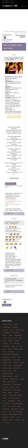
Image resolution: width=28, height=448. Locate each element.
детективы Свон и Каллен (15, 414)
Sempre (14, 406)
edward (4, 338)
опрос (4, 381)
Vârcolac (14, 219)
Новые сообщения (9, 31)
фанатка (5, 414)
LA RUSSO (18, 417)
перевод (15, 362)
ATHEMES (23, 429)
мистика (5, 411)
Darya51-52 (14, 275)
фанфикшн (19, 411)
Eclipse (10, 338)
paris (10, 370)
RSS (24, 33)
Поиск (21, 33)
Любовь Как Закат (7, 368)
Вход (4, 1)
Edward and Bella (7, 384)
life (14, 411)
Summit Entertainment (17, 403)
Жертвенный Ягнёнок (8, 373)
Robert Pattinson (6, 332)
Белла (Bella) (6, 409)
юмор (10, 365)
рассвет (10, 340)
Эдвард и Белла (14, 379)
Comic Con (13, 357)
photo (20, 338)
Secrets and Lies (14, 409)
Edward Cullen (16, 360)
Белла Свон (15, 327)
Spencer (8, 422)
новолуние (10, 351)
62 (6, 282)
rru (3, 422)
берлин (19, 400)
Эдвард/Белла (11, 400)
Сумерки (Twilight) (7, 360)
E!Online (5, 340)
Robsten (11, 335)
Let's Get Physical (17, 384)
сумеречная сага (7, 362)
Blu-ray (4, 349)
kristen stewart (15, 332)
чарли (14, 370)
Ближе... (5, 398)
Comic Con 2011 (6, 403)
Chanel (4, 406)
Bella (19, 357)
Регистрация (10, 1)
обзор (17, 387)
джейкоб (10, 392)
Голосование (6, 357)
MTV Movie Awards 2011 (14, 398)
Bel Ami (12, 330)
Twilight (13, 346)
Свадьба (21, 362)
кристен (5, 370)
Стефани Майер (6, 327)
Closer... (4, 400)
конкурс (5, 365)
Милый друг (5, 330)
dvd (21, 346)
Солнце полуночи (12, 381)
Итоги (23, 420)
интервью (5, 343)
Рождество (5, 379)
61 (18, 223)
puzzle (4, 392)
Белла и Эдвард (17, 390)
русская (11, 420)
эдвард (16, 349)
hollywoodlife (17, 368)
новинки (22, 409)
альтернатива (12, 395)
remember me (6, 346)
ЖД (22, 368)
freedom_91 (7, 41)
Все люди (22, 379)
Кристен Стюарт (20, 330)
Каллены (5, 395)
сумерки (16, 324)
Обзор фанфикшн (17, 365)
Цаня (14, 55)
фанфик (20, 395)
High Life (12, 417)
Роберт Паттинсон (7, 324)
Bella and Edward (7, 390)
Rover (10, 411)
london (4, 351)
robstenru (17, 420)
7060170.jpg (16, 185)
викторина (5, 417)
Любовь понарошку (8, 376)
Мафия (19, 406)
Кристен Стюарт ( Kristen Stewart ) (11, 354)
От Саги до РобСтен (10, 199)
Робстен (5, 335)
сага (9, 406)
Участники (18, 31)
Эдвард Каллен (18, 335)
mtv (11, 343)
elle (17, 346)
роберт (16, 376)
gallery (15, 338)
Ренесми (16, 340)
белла (20, 349)
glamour (10, 349)
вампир (12, 387)
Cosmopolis (5, 387)
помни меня (16, 343)
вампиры (16, 392)
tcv (2, 41)
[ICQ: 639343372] (12, 213)
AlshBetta (5, 420)
